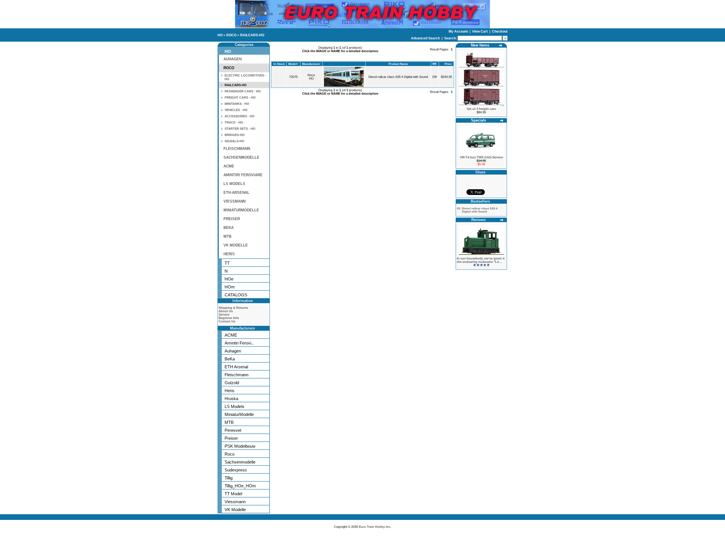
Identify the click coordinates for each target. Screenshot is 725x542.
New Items (480, 45)
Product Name (398, 63)
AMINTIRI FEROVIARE (243, 175)
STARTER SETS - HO (240, 128)
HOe (229, 279)
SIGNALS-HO (234, 141)
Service (224, 314)
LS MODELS (234, 184)
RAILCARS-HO (252, 35)
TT (227, 263)
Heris (229, 390)
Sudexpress (236, 469)
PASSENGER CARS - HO (243, 91)
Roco (229, 454)
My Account (459, 31)
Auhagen (233, 350)
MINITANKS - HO (237, 103)
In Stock (279, 63)
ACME (228, 166)
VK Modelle (235, 509)
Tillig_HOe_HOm (240, 485)
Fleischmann (236, 374)
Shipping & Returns (233, 307)
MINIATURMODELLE (241, 210)
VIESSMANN (234, 201)
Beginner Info (229, 318)
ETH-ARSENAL (236, 192)
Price (448, 63)
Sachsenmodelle (240, 462)
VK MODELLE (235, 245)
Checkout (500, 31)
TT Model (233, 493)
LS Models (234, 406)
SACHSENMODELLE (241, 157)
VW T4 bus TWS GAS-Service (481, 157)
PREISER (231, 219)
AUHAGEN (232, 59)
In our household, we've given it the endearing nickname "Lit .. (481, 260)
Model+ (293, 63)
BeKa (230, 358)
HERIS (229, 254)
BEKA (228, 228)
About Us (226, 311)
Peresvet (233, 430)
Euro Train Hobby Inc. (375, 526)
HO (220, 35)
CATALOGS (236, 294)
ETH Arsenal (236, 366)
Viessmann (235, 501)
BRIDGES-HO (235, 135)
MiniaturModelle (239, 414)
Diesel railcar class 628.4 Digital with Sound (398, 76)
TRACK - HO (234, 122)
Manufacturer (311, 63)
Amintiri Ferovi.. (239, 343)
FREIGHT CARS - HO (240, 97)
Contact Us (227, 321)
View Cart (480, 31)
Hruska (231, 398)
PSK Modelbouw (240, 446)
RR (434, 63)
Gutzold (232, 382)
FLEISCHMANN (236, 148)
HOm (230, 286)
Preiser (231, 438)
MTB (227, 236)
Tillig (229, 477)
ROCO (231, 35)
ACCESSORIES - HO (240, 116)
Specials (478, 120)
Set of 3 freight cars (481, 108)
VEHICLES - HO (236, 110)
